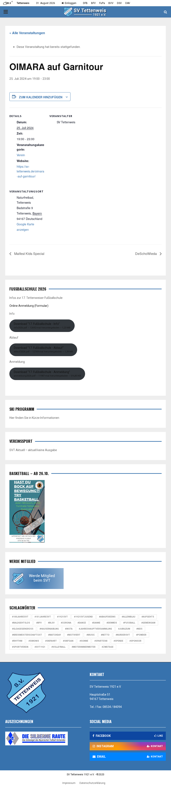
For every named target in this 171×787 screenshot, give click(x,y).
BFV (93, 3)
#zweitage (107, 647)
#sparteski (100, 641)
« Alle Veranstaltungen (27, 32)
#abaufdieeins (107, 617)
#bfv (39, 623)
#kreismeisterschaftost (27, 635)
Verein (21, 155)
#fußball (129, 623)
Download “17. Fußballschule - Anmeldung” (47, 373)
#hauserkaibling (49, 629)
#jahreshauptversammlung (95, 629)
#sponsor (135, 641)
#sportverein (20, 647)
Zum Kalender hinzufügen (40, 97)
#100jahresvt (20, 617)
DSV (119, 3)
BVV (110, 3)
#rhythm (17, 641)
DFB (85, 3)
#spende (118, 641)
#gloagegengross (22, 629)
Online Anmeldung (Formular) (28, 305)
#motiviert (73, 635)
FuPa (102, 3)
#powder (141, 635)
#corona (66, 623)
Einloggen (70, 3)
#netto (105, 635)
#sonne (84, 641)
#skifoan (68, 641)
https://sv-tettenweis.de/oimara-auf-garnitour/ (30, 171)
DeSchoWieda (146, 253)
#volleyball (58, 647)
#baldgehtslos (21, 623)
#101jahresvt (43, 617)
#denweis (112, 623)
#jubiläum (124, 629)
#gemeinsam (148, 623)
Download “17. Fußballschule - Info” (42, 325)
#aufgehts (148, 617)
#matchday (54, 635)
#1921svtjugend (83, 617)
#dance (82, 623)
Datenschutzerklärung (92, 783)
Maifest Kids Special (28, 253)
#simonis (34, 641)
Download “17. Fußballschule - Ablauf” (43, 349)
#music (91, 635)
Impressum (68, 783)
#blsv (51, 623)
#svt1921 (40, 647)
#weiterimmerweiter (84, 647)
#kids (139, 629)
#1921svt (62, 617)
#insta (69, 629)
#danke (96, 623)
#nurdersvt (123, 635)
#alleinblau (128, 617)
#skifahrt (51, 641)
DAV (127, 3)
